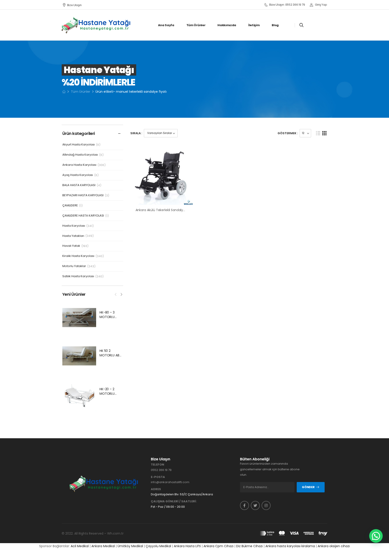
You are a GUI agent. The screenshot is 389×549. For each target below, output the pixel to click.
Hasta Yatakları (73, 236)
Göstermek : (288, 133)
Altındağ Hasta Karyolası (80, 155)
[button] (376, 536)
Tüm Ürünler (195, 25)
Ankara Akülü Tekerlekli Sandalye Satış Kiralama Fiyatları (178, 210)
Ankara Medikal (103, 546)
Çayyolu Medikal (158, 546)
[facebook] (244, 505)
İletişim (254, 25)
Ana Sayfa (166, 25)
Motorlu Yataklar (74, 266)
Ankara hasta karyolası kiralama (290, 546)
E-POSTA (158, 477)
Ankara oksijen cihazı (334, 546)
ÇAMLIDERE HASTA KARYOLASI (83, 216)
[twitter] (255, 505)
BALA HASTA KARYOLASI (78, 185)
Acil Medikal (80, 546)
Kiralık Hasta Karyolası (78, 256)
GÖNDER (308, 487)
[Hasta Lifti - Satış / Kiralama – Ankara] (96, 25)
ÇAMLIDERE (70, 206)
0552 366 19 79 (161, 470)
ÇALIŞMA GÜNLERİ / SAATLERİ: (174, 501)
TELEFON (157, 464)
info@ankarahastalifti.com (170, 482)
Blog (275, 25)
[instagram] (266, 505)
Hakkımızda (226, 25)
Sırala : (136, 133)
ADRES (156, 489)
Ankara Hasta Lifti (187, 546)
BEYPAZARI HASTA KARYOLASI (83, 195)
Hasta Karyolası (73, 226)
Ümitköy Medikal (130, 546)
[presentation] (116, 294)
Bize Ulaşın (74, 5)
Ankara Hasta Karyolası (79, 165)
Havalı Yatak (71, 246)
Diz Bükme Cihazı (249, 546)
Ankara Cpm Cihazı (218, 546)
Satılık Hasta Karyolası (78, 276)
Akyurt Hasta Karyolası (78, 145)
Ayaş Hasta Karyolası (77, 175)
